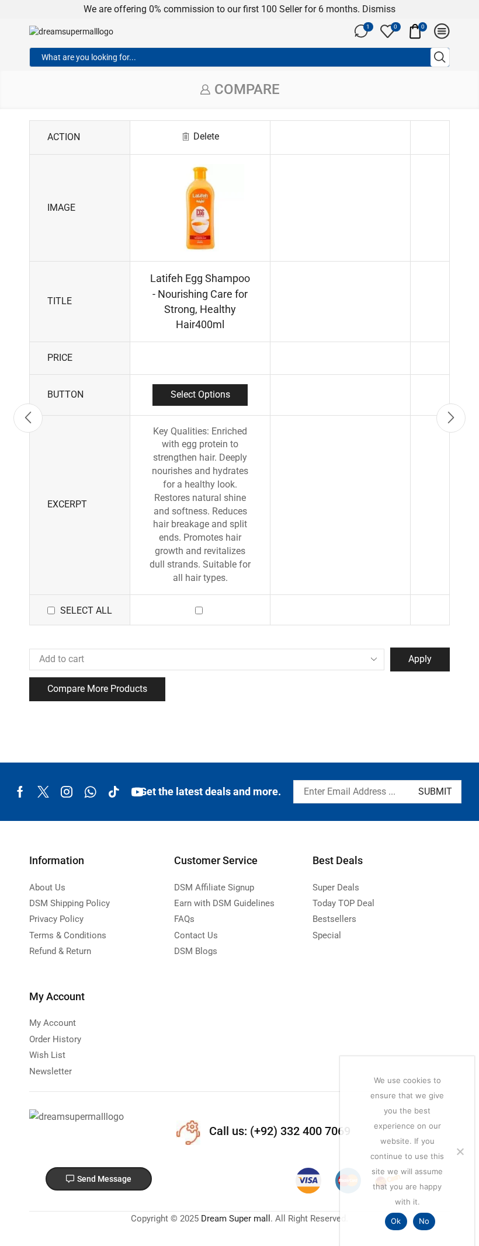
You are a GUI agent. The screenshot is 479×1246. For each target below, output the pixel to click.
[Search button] (440, 57)
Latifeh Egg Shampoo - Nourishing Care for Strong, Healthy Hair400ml (200, 301)
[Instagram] (66, 792)
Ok (396, 1221)
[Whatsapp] (90, 792)
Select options (200, 394)
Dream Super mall (235, 1218)
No (424, 1221)
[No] (460, 1151)
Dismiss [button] (378, 9)
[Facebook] (20, 792)
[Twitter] (43, 792)
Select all (86, 610)
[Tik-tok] (114, 792)
